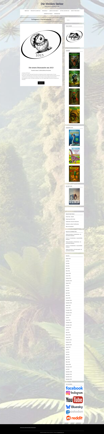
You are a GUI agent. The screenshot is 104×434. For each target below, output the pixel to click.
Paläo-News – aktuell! (70, 216)
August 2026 (68, 258)
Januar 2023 (68, 320)
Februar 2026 (68, 273)
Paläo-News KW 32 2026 (70, 219)
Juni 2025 (67, 288)
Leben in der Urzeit (53, 10)
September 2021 (69, 344)
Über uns (27, 10)
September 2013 (69, 379)
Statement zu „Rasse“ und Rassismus (72, 224)
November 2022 (69, 325)
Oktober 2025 (68, 278)
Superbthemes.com (60, 432)
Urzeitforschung (75, 10)
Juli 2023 (67, 317)
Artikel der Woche (64, 10)
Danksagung (57, 13)
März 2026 (68, 270)
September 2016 (69, 374)
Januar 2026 (68, 275)
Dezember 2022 (69, 322)
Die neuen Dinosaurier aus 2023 (41, 68)
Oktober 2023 (68, 315)
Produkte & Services (35, 10)
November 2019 (69, 366)
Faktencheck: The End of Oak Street (72, 221)
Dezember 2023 (69, 310)
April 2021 (68, 357)
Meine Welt (44, 10)
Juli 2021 (67, 349)
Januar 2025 (68, 297)
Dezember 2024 (69, 300)
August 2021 (68, 347)
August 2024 (68, 305)
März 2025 (68, 295)
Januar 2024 (68, 307)
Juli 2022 (67, 329)
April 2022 (68, 332)
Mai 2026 (67, 265)
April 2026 (68, 268)
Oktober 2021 (68, 342)
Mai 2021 (67, 354)
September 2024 (69, 302)
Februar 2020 (68, 364)
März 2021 (68, 359)
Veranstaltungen (48, 13)
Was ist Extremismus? (70, 226)
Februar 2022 (68, 334)
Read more (41, 82)
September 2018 (69, 371)
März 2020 (68, 361)
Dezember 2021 (69, 339)
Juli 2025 (67, 285)
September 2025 (69, 280)
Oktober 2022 (68, 327)
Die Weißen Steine (52, 3)
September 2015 (69, 376)
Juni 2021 (67, 352)
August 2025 (68, 283)
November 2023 (69, 312)
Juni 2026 (67, 263)
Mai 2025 (67, 290)
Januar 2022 (68, 337)
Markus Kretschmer (47, 70)
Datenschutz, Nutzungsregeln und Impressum (28, 427)
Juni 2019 (67, 369)
